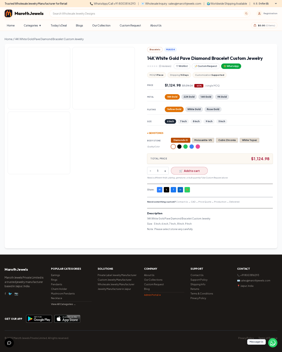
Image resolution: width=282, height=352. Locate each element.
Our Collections (153, 279)
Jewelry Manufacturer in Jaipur (114, 289)
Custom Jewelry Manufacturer (114, 279)
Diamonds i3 (180, 140)
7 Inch (183, 121)
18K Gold (172, 96)
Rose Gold (213, 109)
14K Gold (206, 96)
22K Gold (189, 96)
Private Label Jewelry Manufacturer (117, 275)
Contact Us (197, 275)
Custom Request (130, 25)
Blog (147, 289)
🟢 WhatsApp (231, 66)
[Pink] (197, 146)
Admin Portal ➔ (152, 294)
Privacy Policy (198, 298)
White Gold (194, 109)
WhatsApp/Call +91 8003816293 (113, 3)
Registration (270, 13)
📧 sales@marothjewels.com (253, 280)
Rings (54, 279)
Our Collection (101, 25)
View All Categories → (63, 304)
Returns (194, 289)
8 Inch (196, 121)
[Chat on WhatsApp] (272, 342)
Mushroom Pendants (63, 293)
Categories (32, 25)
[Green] (185, 146)
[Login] (259, 13)
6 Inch (170, 121)
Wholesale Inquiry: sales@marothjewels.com (171, 3)
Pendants (56, 284)
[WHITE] (173, 146)
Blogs (79, 25)
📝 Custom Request (205, 66)
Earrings (55, 275)
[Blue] (191, 146)
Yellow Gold (174, 109)
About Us (156, 25)
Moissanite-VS (203, 140)
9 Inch (209, 121)
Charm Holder (59, 289)
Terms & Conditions (201, 293)
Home (11, 25)
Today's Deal (59, 25)
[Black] (179, 146)
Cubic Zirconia (227, 140)
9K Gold (222, 96)
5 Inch (222, 121)
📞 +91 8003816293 (248, 275)
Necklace (56, 298)
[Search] (246, 13)
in (180, 189)
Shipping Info (197, 284)
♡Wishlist (182, 66)
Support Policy (198, 279)
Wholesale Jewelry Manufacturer (116, 284)
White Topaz (249, 140)
